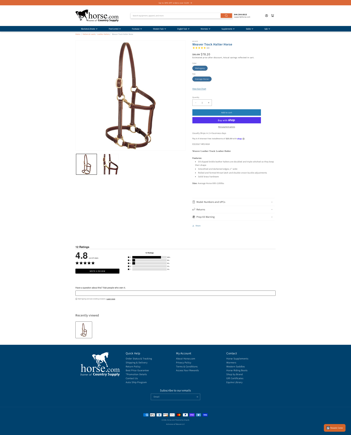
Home (77, 34)
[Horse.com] (97, 15)
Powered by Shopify (182, 420)
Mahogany (200, 68)
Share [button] (198, 225)
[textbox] (175, 293)
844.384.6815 (240, 14)
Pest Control (113, 28)
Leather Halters (103, 34)
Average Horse (202, 79)
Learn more (111, 299)
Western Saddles (235, 366)
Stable (248, 28)
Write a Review (97, 271)
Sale (266, 28)
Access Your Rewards (187, 370)
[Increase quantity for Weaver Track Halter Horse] (209, 102)
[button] (233, 202)
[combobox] (182, 15)
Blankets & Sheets (88, 28)
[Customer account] (267, 16)
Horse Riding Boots (236, 370)
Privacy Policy (183, 362)
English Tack (182, 28)
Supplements (226, 28)
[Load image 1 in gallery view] (86, 164)
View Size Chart (199, 88)
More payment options (226, 127)
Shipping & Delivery (136, 362)
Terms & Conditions (187, 366)
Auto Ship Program (136, 382)
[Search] (226, 15)
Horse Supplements (237, 358)
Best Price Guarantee (137, 370)
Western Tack (158, 28)
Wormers (204, 28)
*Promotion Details (136, 374)
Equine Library (234, 382)
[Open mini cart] (273, 16)
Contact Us (132, 378)
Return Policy (133, 366)
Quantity (195, 97)
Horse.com (171, 420)
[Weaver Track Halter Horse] (84, 330)
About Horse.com (185, 358)
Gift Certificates (234, 378)
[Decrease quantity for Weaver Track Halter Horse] (196, 102)
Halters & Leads (89, 34)
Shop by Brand (234, 374)
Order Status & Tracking (139, 358)
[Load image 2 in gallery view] (108, 164)
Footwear (135, 28)
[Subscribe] (197, 397)
